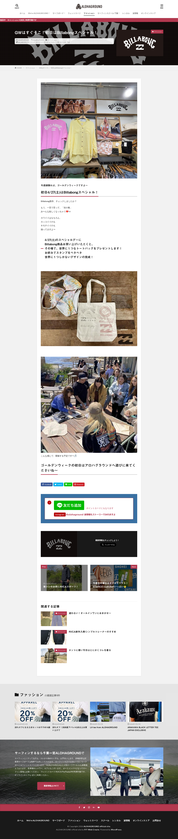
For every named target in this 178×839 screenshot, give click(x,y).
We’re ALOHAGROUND (38, 13)
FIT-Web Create (91, 829)
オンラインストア (148, 13)
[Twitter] (58, 484)
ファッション (89, 13)
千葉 (68, 42)
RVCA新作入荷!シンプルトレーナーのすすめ (92, 632)
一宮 (57, 42)
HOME (19, 68)
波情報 (135, 13)
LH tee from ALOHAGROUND (103, 727)
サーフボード (58, 13)
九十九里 (63, 42)
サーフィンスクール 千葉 (108, 13)
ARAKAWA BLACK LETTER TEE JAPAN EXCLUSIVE (143, 728)
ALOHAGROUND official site (97, 826)
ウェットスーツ (74, 13)
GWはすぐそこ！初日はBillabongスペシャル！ (55, 68)
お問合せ (157, 820)
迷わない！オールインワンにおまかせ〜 (90, 613)
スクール (105, 820)
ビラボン (52, 42)
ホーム (22, 13)
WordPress (116, 829)
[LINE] (68, 484)
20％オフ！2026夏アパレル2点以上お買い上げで (69, 728)
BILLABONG (22, 42)
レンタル (126, 13)
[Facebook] (47, 484)
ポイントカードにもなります (98, 508)
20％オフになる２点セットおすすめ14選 (32, 727)
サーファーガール (42, 42)
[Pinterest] (79, 484)
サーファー (31, 42)
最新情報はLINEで (51, 786)
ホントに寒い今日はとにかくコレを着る (90, 650)
